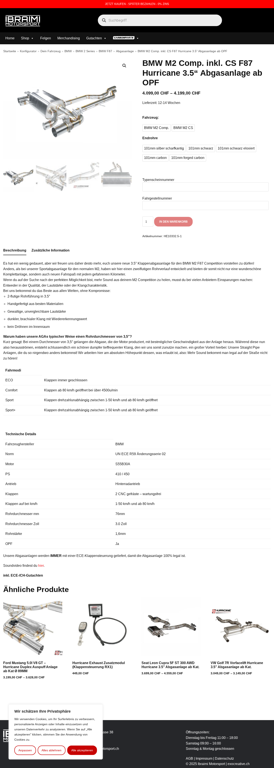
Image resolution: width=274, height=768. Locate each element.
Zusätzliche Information (50, 250)
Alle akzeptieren (82, 750)
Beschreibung (14, 250)
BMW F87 (105, 51)
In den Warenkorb (173, 221)
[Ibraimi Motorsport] (23, 20)
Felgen (45, 38)
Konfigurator (28, 51)
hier (41, 565)
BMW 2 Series (85, 51)
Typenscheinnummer (158, 180)
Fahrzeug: (150, 117)
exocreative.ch (239, 764)
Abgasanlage (125, 51)
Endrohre (150, 138)
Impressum (204, 758)
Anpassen (25, 750)
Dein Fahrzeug (50, 51)
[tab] (14, 250)
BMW (68, 51)
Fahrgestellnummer (157, 198)
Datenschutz (224, 758)
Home (10, 38)
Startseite (9, 51)
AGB (189, 758)
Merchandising (68, 38)
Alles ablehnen (51, 750)
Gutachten (94, 38)
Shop (25, 38)
